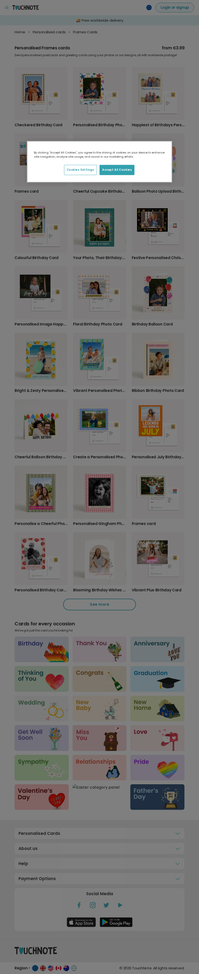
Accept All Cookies (117, 169)
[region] (99, 161)
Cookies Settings (80, 169)
